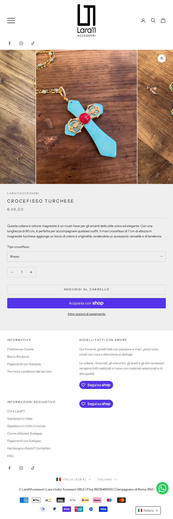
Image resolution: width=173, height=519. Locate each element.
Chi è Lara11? (16, 411)
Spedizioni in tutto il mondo (26, 426)
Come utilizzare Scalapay (24, 433)
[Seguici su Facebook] (9, 43)
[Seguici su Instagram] (21, 43)
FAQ (10, 456)
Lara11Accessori (23, 193)
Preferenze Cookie (20, 349)
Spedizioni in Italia (19, 419)
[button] (148, 510)
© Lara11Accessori (31, 489)
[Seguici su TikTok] (33, 43)
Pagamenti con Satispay (24, 364)
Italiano (104, 479)
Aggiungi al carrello (86, 289)
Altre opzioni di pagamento (86, 314)
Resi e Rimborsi (18, 357)
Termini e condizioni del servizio (29, 371)
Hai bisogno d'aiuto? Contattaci (28, 448)
